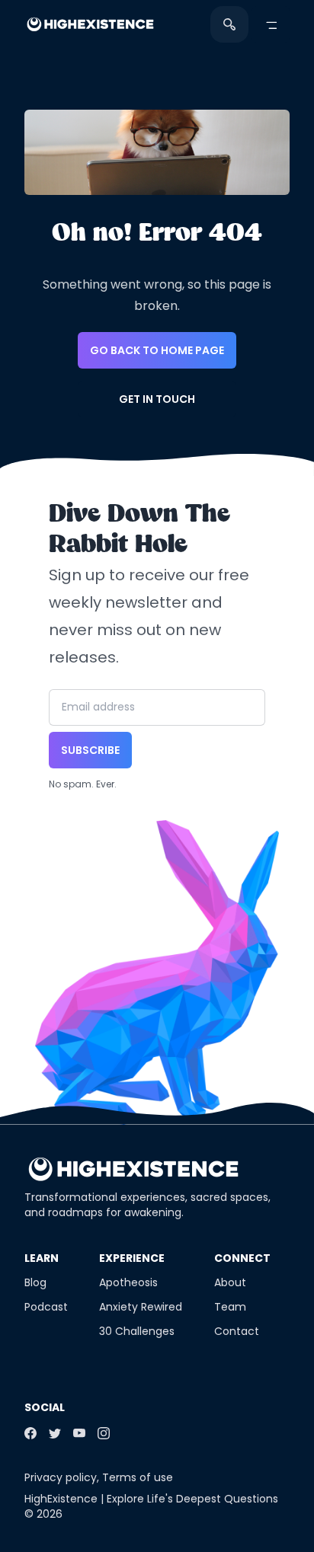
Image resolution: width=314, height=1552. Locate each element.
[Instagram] (104, 1433)
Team (230, 1306)
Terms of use (137, 1477)
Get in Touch (157, 399)
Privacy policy (60, 1477)
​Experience (132, 1258)
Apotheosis (128, 1282)
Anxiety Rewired (140, 1306)
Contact (236, 1331)
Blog (35, 1282)
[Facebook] (30, 1433)
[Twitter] (55, 1433)
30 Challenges (137, 1331)
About (230, 1282)
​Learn (41, 1258)
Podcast (46, 1306)
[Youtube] (79, 1433)
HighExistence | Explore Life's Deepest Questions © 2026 (151, 1506)
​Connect (242, 1258)
